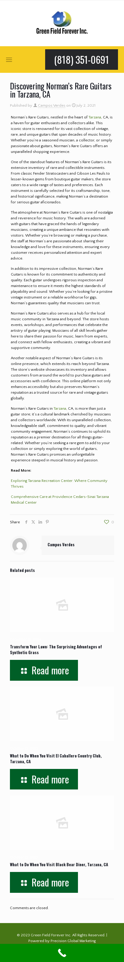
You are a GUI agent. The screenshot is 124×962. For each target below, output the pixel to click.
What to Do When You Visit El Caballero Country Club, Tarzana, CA (56, 758)
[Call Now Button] (62, 953)
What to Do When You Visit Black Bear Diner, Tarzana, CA (59, 864)
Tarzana (94, 117)
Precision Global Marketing (73, 941)
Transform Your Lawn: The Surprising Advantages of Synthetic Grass (56, 649)
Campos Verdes (51, 105)
